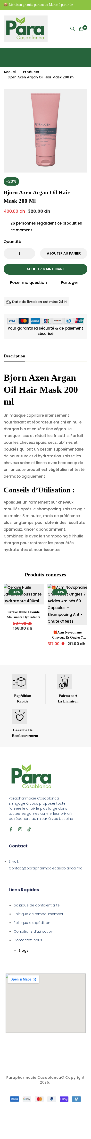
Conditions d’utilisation (33, 931)
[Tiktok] (29, 829)
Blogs (23, 950)
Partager (69, 282)
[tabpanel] (45, 465)
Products (31, 71)
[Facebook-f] (11, 829)
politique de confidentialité (37, 905)
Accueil (10, 71)
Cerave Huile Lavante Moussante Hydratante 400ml (23, 617)
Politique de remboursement (38, 914)
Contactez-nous (28, 940)
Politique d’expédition (32, 922)
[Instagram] (20, 829)
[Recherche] (72, 28)
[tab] (14, 356)
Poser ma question (28, 282)
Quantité (12, 241)
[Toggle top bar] (86, 5)
